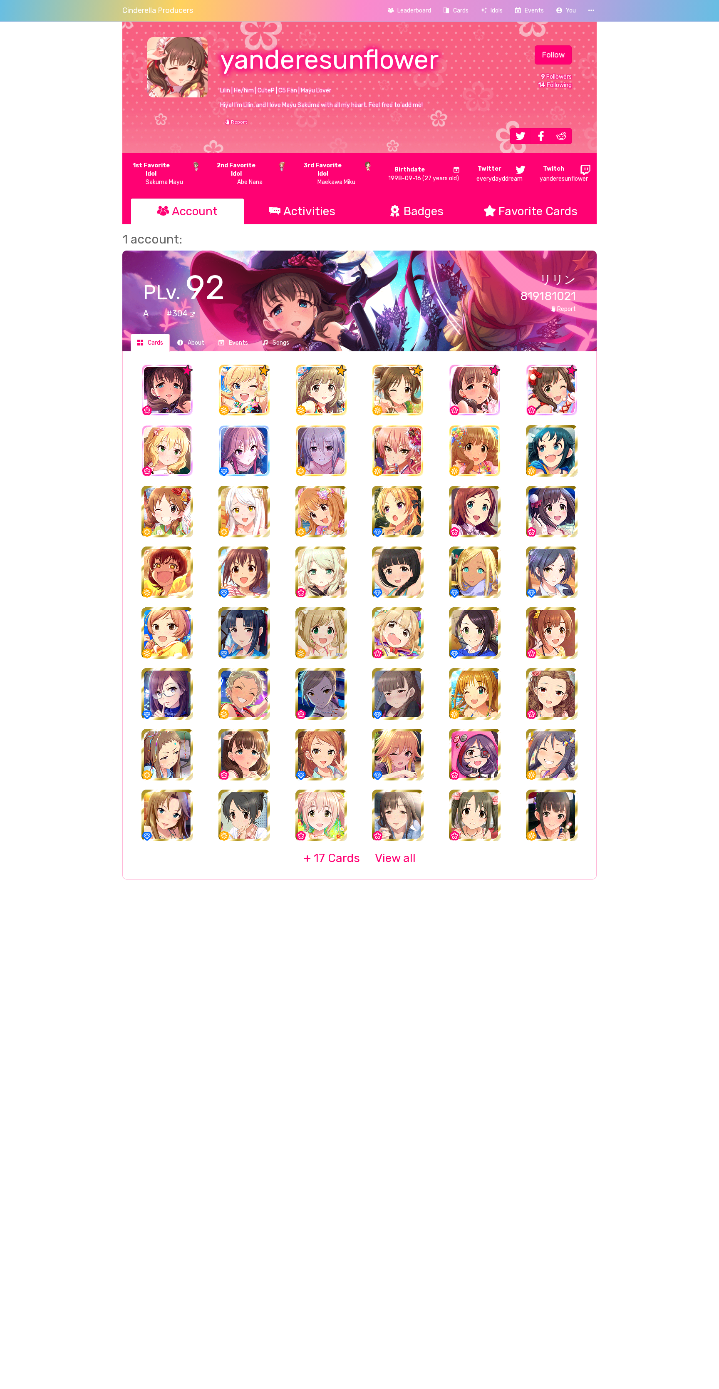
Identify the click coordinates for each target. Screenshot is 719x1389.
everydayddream (499, 173)
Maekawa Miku (329, 174)
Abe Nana (240, 174)
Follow (553, 55)
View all (360, 858)
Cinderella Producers (157, 10)
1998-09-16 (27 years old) (423, 174)
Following (555, 85)
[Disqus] (359, 1021)
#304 (178, 313)
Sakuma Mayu (158, 174)
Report (238, 122)
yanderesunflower (564, 173)
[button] (566, 10)
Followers (556, 76)
